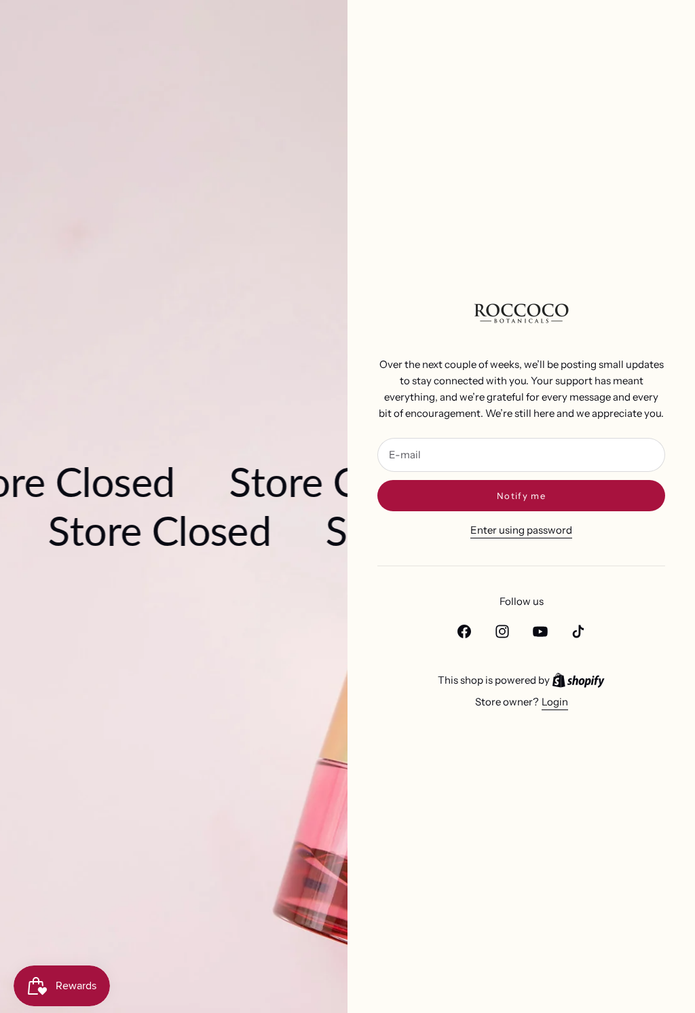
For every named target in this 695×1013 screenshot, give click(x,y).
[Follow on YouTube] (540, 631)
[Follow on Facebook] (464, 631)
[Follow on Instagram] (502, 631)
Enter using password (521, 529)
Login (555, 701)
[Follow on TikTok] (578, 631)
